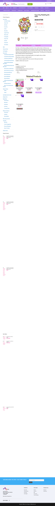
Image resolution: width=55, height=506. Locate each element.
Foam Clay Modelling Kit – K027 (29, 88)
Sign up (51, 13)
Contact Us (42, 10)
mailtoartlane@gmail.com (8, 496)
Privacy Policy (35, 493)
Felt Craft (5, 24)
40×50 (28, 13)
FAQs (34, 492)
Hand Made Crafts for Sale (35, 10)
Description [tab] (18, 45)
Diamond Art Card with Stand (22, 9)
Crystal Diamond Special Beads (9, 56)
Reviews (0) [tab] (38, 45)
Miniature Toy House (6, 10)
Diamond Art (5, 53)
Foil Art (5, 28)
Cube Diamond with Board (8, 58)
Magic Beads (5, 98)
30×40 (28, 12)
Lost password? (49, 12)
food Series (6, 104)
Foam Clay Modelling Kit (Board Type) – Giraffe (19, 88)
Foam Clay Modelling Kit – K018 (19, 105)
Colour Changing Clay (7, 124)
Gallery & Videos (26, 10)
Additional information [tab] (27, 45)
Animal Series (37, 8)
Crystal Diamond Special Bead (9, 54)
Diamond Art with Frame (8, 72)
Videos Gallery (26, 12)
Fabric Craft (47, 13)
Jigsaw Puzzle (6, 32)
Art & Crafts (38, 30)
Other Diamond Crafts (6, 118)
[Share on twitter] (39, 27)
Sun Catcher (6, 44)
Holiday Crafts (14, 10)
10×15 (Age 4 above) (30, 8)
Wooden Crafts (5, 130)
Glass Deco (6, 30)
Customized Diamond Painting (9, 60)
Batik (46, 8)
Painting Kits (6, 36)
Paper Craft (6, 38)
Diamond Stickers (7, 78)
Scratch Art (6, 42)
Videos (5, 92)
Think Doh (4, 120)
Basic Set (5, 122)
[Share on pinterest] (41, 27)
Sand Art (5, 40)
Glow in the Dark (7, 128)
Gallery (5, 90)
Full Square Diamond (15, 13)
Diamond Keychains (7, 74)
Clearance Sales (20, 10)
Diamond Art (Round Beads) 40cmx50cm (16, 9)
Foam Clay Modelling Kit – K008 (38, 88)
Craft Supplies (47, 12)
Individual (5, 11)
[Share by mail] (43, 27)
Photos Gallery (26, 11)
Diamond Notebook (7, 76)
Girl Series (36, 12)
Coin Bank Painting (7, 20)
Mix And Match (6, 12)
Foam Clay (41, 30)
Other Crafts (6, 34)
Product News (47, 10)
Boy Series (6, 102)
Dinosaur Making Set (7, 126)
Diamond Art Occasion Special (22, 13)
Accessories (5, 13)
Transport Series (37, 13)
